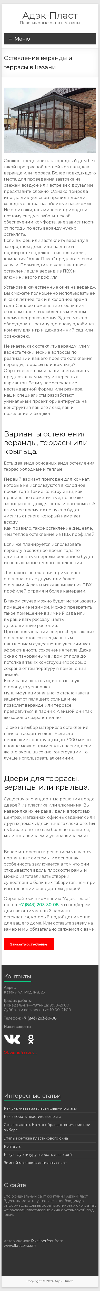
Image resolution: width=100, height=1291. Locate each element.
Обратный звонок (20, 1052)
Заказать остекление (28, 944)
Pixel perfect (42, 1241)
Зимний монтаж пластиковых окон (35, 1162)
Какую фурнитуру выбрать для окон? (38, 1154)
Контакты (12, 1146)
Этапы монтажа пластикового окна (36, 1138)
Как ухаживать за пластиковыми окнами (40, 1108)
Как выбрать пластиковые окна (32, 1116)
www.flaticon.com (20, 1245)
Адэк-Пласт (50, 15)
